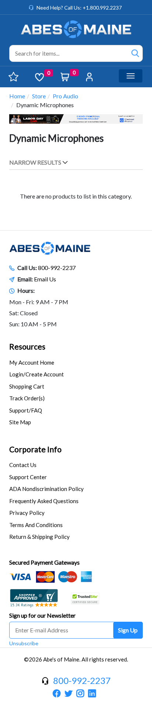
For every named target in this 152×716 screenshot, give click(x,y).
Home (17, 95)
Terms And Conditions (36, 525)
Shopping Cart (26, 386)
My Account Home (31, 362)
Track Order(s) (27, 398)
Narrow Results (35, 162)
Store (39, 95)
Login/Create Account (36, 374)
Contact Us (23, 464)
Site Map (20, 422)
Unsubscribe (23, 643)
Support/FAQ (25, 410)
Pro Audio (65, 95)
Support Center (28, 477)
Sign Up (128, 629)
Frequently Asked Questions (44, 501)
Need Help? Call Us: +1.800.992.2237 (79, 7)
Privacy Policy (27, 512)
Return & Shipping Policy (39, 536)
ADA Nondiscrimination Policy (46, 488)
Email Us (45, 278)
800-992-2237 (57, 267)
